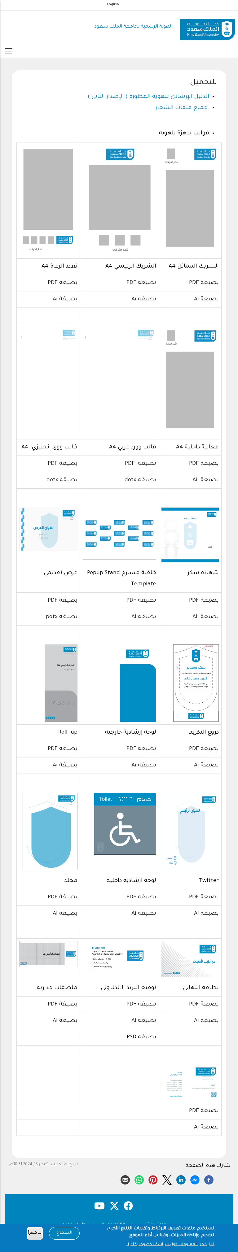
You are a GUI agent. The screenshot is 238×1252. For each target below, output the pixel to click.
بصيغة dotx (140, 480)
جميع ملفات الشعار (181, 108)
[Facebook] (209, 1179)
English (113, 5)
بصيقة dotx (61, 480)
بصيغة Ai (206, 299)
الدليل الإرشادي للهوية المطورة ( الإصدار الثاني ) (148, 97)
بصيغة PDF (204, 283)
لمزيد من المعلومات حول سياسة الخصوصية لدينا (170, 1244)
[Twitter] (167, 1179)
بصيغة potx (61, 617)
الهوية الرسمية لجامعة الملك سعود (133, 26)
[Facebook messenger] (195, 1179)
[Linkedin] (181, 1179)
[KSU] (207, 27)
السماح (64, 1233)
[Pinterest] (153, 1179)
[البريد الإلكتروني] (125, 1179)
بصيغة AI (206, 914)
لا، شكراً (35, 1233)
